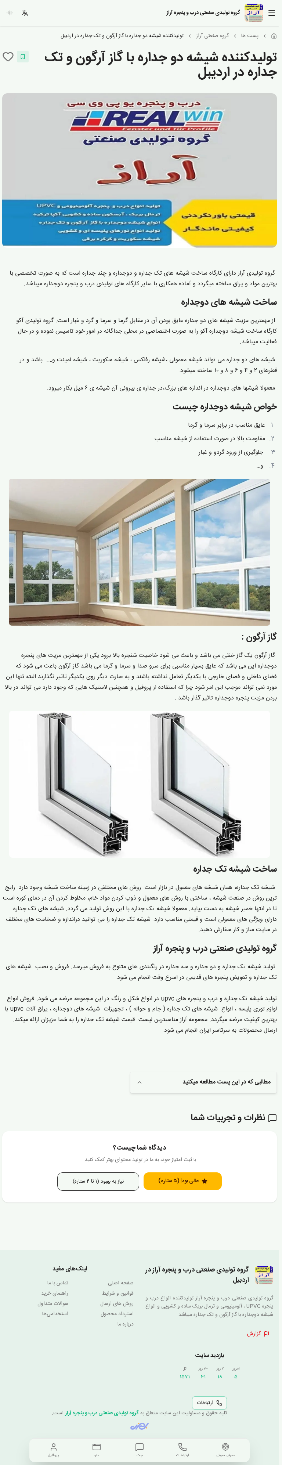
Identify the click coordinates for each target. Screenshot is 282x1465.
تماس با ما (57, 1283)
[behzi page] (139, 1426)
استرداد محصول (117, 1314)
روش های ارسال (117, 1303)
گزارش (254, 1334)
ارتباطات (205, 1403)
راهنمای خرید (54, 1293)
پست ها (249, 36)
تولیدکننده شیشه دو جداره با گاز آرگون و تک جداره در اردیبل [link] (122, 36)
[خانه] (274, 36)
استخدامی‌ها (55, 1314)
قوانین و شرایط (118, 1293)
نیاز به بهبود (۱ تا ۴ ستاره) (98, 1181)
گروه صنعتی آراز (212, 36)
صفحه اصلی (121, 1283)
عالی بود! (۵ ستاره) (178, 1181)
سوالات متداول (52, 1303)
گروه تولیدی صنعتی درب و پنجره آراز (102, 1413)
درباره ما (126, 1324)
